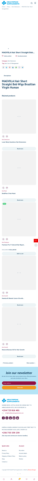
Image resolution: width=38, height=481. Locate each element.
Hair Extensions (16, 7)
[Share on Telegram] (22, 67)
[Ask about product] (16, 56)
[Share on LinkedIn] (12, 67)
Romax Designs (32, 470)
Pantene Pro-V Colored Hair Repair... (13, 245)
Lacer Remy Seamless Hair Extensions (14, 142)
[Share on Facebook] (3, 67)
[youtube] (17, 418)
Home (3, 7)
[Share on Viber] (19, 67)
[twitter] (10, 418)
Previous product (8, 363)
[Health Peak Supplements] (8, 3)
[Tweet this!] (6, 67)
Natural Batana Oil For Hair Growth (13, 350)
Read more (20, 149)
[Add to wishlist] (2, 56)
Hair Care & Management (11, 63)
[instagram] (6, 418)
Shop (8, 7)
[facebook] (3, 418)
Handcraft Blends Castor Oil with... (13, 298)
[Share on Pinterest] (9, 67)
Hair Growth (5, 296)
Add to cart (20, 253)
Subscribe (20, 387)
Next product (30, 363)
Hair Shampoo (5, 242)
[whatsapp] (14, 418)
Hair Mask (4, 191)
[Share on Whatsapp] (16, 67)
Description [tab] (7, 75)
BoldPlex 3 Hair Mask (8, 193)
